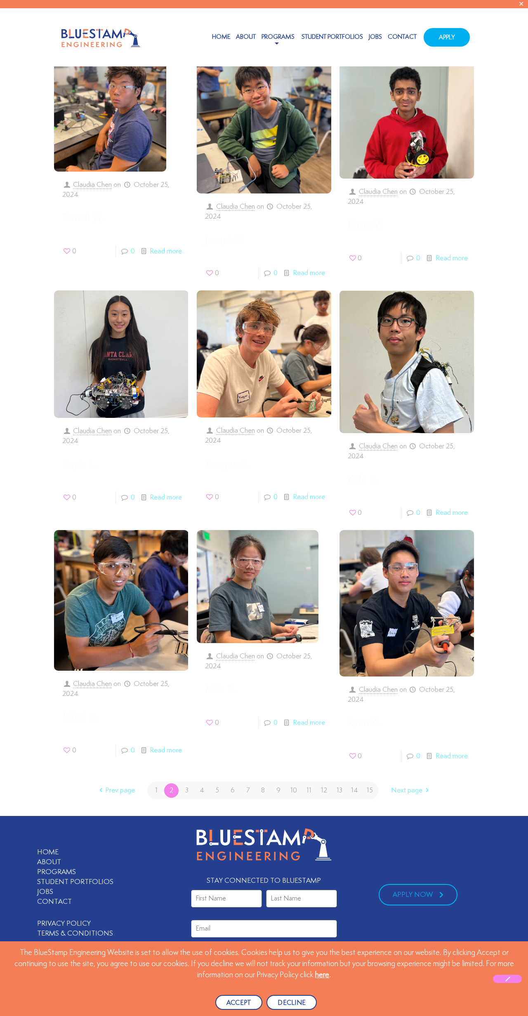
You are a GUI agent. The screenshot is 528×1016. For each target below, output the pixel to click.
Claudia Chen (92, 185)
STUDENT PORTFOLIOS (75, 882)
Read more (166, 251)
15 (370, 790)
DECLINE (292, 1003)
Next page (406, 790)
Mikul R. (79, 717)
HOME (48, 852)
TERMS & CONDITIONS (76, 933)
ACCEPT (239, 1003)
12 (324, 790)
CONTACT (54, 901)
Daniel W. (83, 218)
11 (308, 790)
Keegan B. (227, 464)
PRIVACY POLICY (64, 923)
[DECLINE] (507, 979)
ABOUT (49, 862)
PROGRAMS (56, 872)
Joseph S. (224, 240)
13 (339, 790)
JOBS (45, 892)
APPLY (447, 37)
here (322, 975)
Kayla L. (79, 464)
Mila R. (220, 689)
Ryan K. (364, 723)
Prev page (120, 790)
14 (354, 790)
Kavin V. (365, 225)
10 (293, 790)
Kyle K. (363, 479)
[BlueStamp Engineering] (101, 37)
